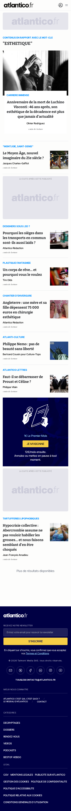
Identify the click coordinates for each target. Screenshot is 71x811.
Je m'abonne (35, 444)
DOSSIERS (8, 729)
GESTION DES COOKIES (16, 781)
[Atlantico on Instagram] (50, 670)
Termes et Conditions (37, 653)
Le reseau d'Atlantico (15, 701)
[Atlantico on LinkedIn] (40, 670)
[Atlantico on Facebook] (30, 670)
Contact (42, 701)
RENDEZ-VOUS (11, 736)
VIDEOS (7, 743)
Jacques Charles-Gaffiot (16, 163)
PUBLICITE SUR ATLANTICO (50, 774)
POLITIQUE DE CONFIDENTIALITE (49, 781)
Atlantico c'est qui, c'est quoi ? (21, 698)
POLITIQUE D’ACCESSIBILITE (18, 788)
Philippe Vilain (10, 387)
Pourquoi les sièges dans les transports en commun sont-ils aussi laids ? (24, 238)
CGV (5, 774)
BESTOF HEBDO (12, 757)
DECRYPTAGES (11, 722)
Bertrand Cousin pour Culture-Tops (22, 354)
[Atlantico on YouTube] (60, 670)
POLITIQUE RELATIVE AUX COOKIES (22, 795)
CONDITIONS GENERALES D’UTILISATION (25, 802)
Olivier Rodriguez (36, 123)
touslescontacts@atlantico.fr (35, 680)
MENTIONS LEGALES (22, 774)
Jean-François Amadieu (15, 554)
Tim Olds (7, 280)
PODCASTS (9, 750)
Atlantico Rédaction (13, 248)
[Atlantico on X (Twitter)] (20, 670)
